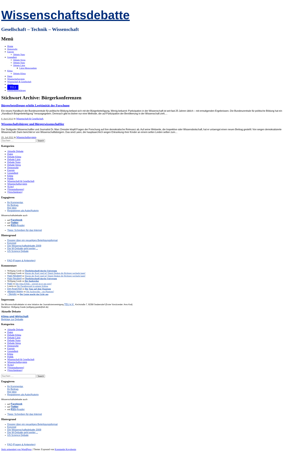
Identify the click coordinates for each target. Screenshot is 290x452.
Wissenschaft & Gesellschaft (19, 82)
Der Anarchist (14, 288)
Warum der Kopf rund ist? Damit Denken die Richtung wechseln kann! (55, 273)
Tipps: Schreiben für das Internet (24, 230)
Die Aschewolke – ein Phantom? (40, 292)
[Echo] (10, 186)
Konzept (11, 243)
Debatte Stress (19, 60)
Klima (10, 71)
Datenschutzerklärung (16, 90)
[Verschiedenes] (14, 192)
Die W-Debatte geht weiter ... (22, 248)
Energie (10, 52)
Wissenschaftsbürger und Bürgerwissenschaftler (32, 124)
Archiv (10, 84)
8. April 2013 (7, 119)
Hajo (9, 283)
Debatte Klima (19, 73)
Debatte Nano (19, 54)
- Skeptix (12, 294)
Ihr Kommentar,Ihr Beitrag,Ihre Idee (15, 205)
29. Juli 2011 (7, 137)
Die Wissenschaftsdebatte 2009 (24, 245)
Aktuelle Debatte (15, 151)
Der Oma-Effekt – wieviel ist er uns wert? (34, 284)
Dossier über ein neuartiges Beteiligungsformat (32, 240)
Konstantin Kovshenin (65, 449)
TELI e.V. (69, 304)
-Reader (18, 225)
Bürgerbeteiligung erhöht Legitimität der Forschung (35, 105)
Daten (9, 76)
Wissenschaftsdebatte (65, 15)
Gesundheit (12, 57)
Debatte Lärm (19, 65)
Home (10, 46)
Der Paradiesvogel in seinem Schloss (32, 286)
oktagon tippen (15, 291)
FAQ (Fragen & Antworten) (21, 260)
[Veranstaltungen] (15, 189)
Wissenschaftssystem (16, 79)
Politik (10, 178)
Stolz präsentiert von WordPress (16, 449)
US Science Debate (18, 251)
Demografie (12, 49)
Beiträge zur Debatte (12, 319)
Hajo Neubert (14, 276)
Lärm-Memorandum (28, 68)
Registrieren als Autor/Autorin (23, 210)
